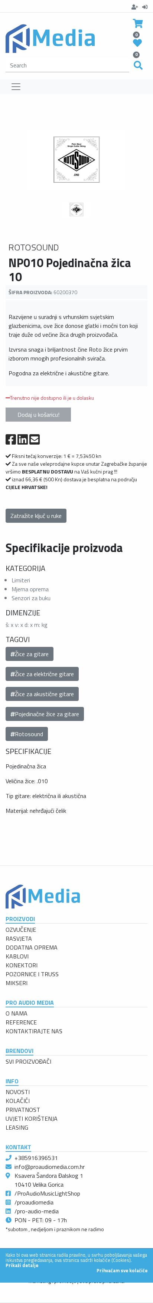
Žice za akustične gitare (44, 693)
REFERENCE (21, 1022)
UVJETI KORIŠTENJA (32, 1118)
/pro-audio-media (36, 1211)
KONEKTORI (22, 965)
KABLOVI (17, 956)
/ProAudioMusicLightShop (47, 1193)
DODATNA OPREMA (32, 947)
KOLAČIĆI (18, 1100)
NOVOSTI (18, 1091)
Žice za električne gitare (44, 673)
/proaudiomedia (33, 1202)
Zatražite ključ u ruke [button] (36, 515)
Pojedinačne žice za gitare (47, 713)
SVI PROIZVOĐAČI (28, 1061)
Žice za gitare (32, 653)
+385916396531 (36, 1157)
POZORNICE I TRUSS (32, 974)
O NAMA (16, 1013)
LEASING (17, 1127)
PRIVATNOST (23, 1109)
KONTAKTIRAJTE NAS (34, 1031)
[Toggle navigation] (16, 86)
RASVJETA (19, 938)
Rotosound (29, 733)
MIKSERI (16, 982)
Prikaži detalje (22, 1265)
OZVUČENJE (21, 929)
